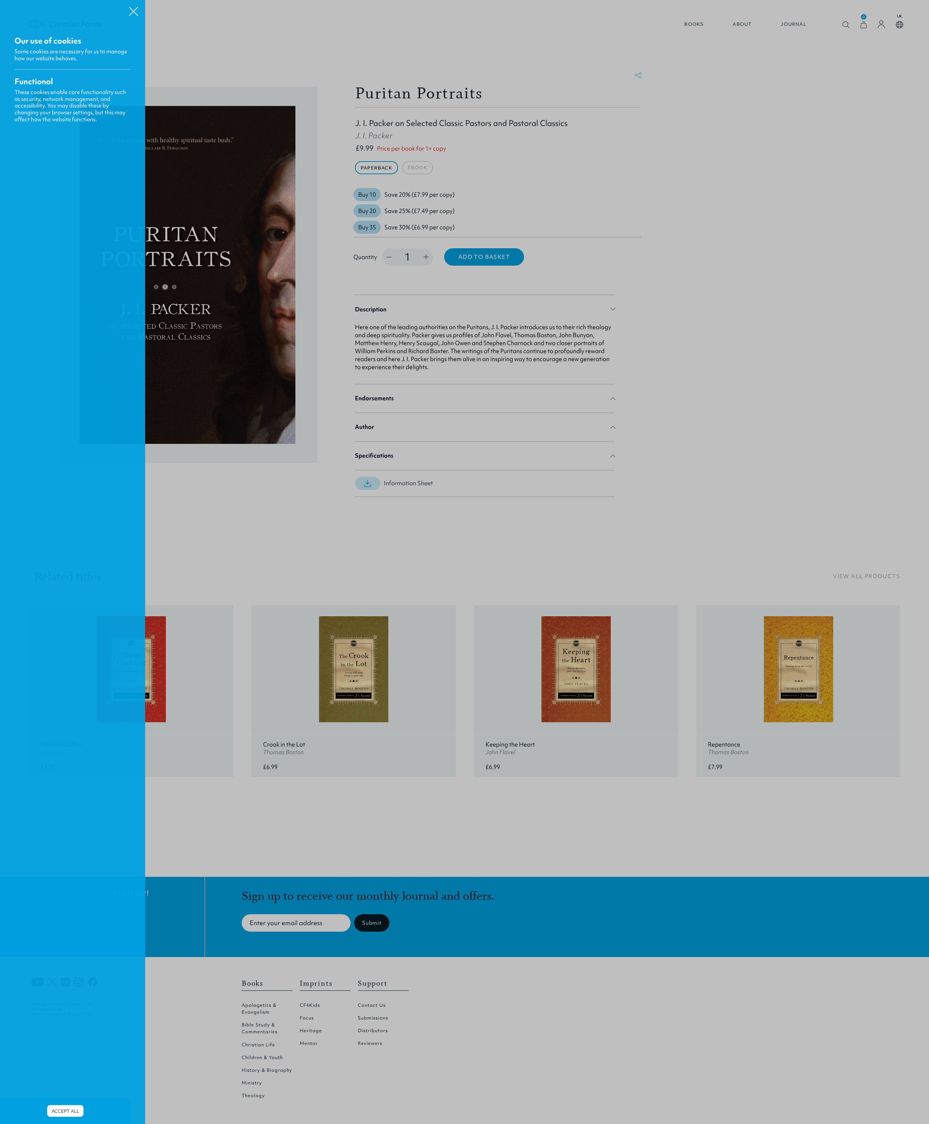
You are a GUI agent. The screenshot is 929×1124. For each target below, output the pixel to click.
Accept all (65, 1111)
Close (133, 9)
